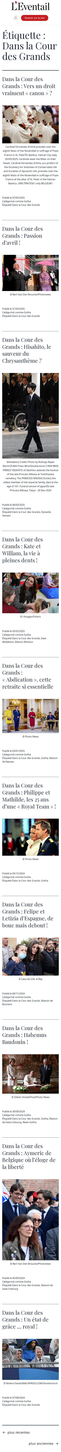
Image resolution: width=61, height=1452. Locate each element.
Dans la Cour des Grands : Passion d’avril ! (22, 235)
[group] (16, 18)
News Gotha (29, 1122)
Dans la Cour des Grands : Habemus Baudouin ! (24, 1034)
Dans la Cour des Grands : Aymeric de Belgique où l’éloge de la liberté (29, 1156)
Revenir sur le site (35, 18)
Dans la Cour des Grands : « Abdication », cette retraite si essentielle (27, 676)
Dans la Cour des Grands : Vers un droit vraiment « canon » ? (28, 85)
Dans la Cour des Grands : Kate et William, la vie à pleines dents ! (22, 550)
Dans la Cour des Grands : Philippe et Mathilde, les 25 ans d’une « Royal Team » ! (29, 796)
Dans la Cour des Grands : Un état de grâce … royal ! (25, 1319)
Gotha (27, 201)
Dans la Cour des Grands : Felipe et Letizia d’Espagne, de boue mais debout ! (27, 915)
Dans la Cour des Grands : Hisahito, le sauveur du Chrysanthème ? (26, 350)
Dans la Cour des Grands (26, 204)
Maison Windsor (24, 642)
